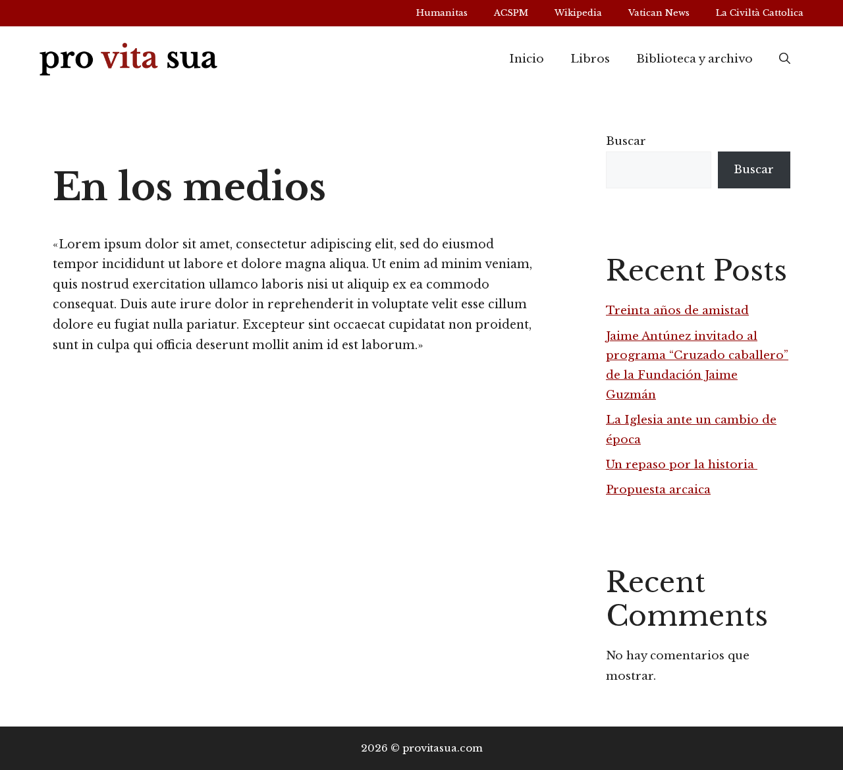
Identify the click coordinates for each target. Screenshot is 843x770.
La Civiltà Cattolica (759, 12)
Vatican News (659, 12)
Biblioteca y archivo (694, 59)
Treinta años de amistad (677, 310)
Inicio (526, 59)
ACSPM (511, 12)
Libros (590, 59)
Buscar (626, 141)
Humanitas (442, 12)
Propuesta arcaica (658, 490)
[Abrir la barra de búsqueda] (784, 59)
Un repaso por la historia (681, 465)
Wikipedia (578, 12)
